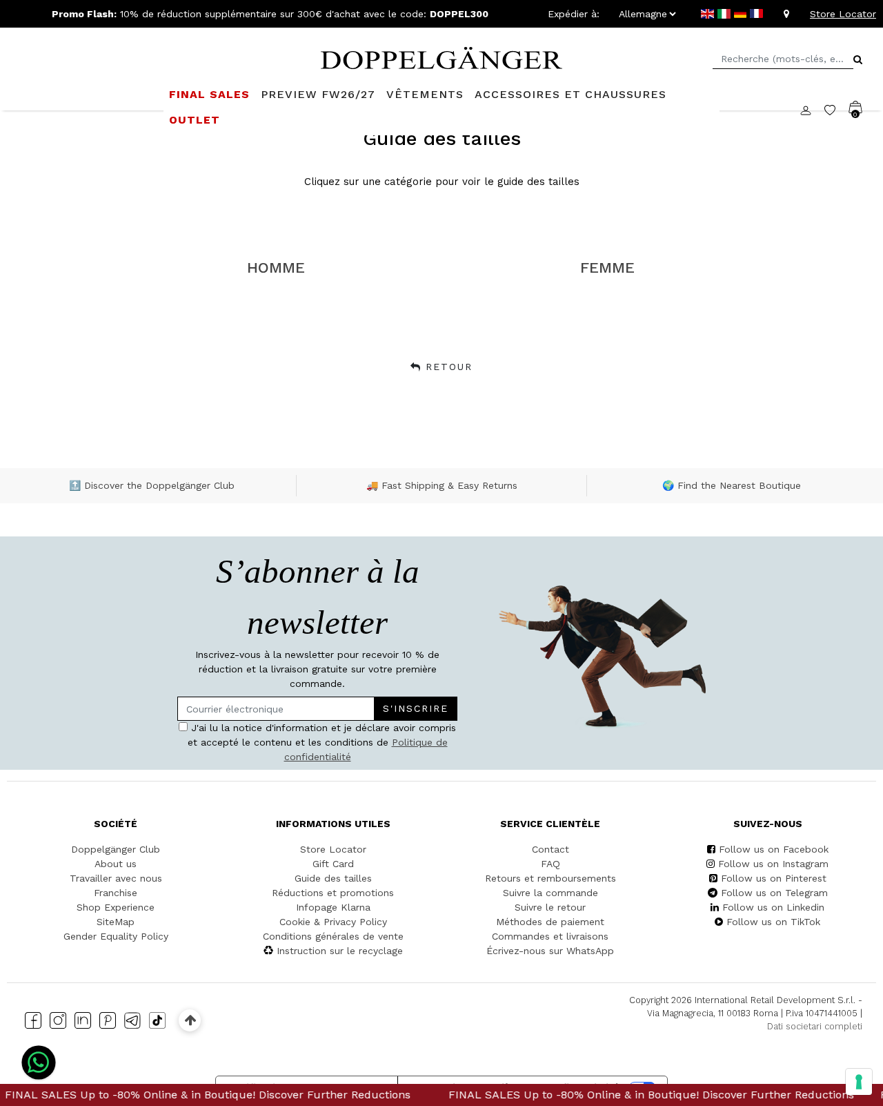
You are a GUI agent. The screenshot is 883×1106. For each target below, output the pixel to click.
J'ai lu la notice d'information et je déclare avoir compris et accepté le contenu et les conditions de (322, 742)
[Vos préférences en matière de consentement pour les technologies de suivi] (859, 1082)
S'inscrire (415, 708)
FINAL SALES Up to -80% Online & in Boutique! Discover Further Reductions (626, 1094)
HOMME (276, 267)
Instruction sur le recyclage (340, 950)
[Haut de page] (190, 1020)
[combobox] (783, 59)
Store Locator (843, 13)
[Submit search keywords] (857, 59)
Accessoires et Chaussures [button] (570, 94)
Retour (449, 366)
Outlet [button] (194, 119)
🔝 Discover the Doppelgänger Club (152, 485)
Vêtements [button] (425, 94)
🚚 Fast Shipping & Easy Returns (441, 485)
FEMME (607, 267)
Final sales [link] (209, 94)
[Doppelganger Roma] (441, 56)
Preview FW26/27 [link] (318, 94)
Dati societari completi (814, 1026)
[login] (812, 109)
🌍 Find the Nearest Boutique (731, 485)
